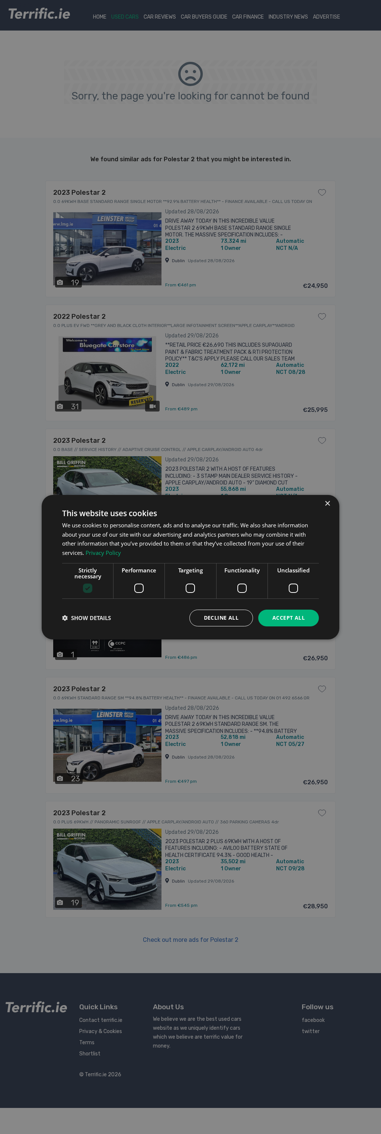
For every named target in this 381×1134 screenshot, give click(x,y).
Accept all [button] (288, 617)
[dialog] (190, 567)
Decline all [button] (221, 617)
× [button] (327, 503)
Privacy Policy (103, 552)
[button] (86, 617)
